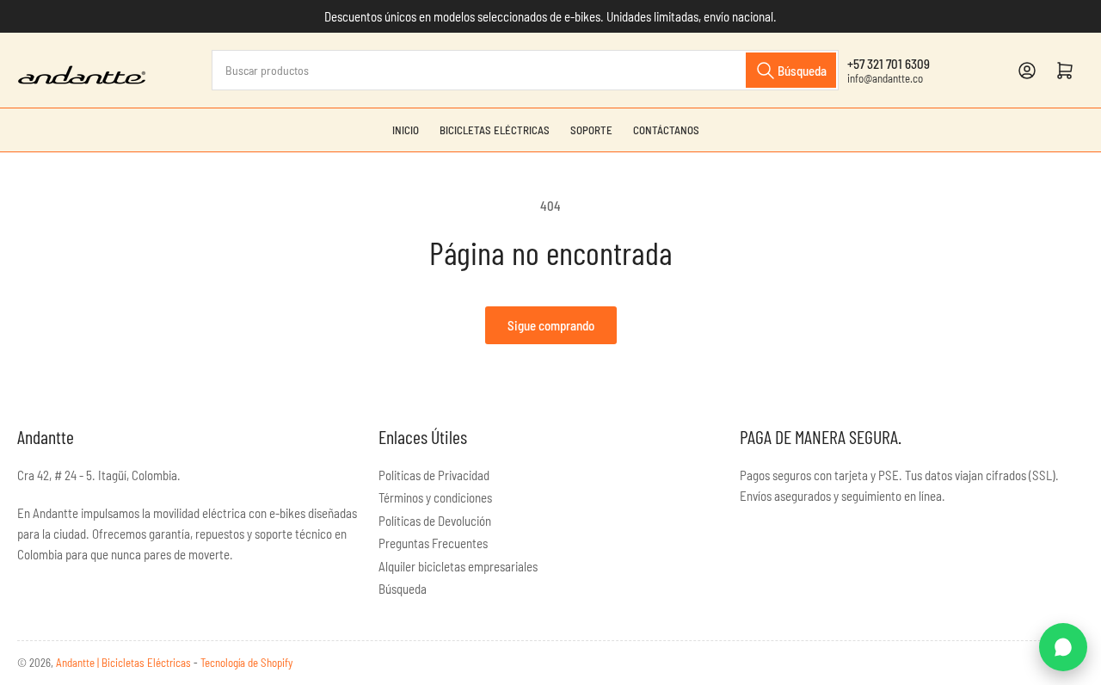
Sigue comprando (550, 325)
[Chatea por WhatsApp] (1063, 647)
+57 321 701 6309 (888, 63)
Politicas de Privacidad (433, 475)
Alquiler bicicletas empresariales (458, 566)
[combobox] (525, 70)
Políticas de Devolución (434, 520)
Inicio (405, 130)
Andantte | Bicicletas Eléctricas (125, 663)
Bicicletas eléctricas (495, 130)
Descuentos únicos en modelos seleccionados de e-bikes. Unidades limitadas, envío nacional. (550, 16)
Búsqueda (402, 588)
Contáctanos (666, 130)
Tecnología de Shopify (246, 663)
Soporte (591, 130)
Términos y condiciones (435, 497)
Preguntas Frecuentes (433, 543)
